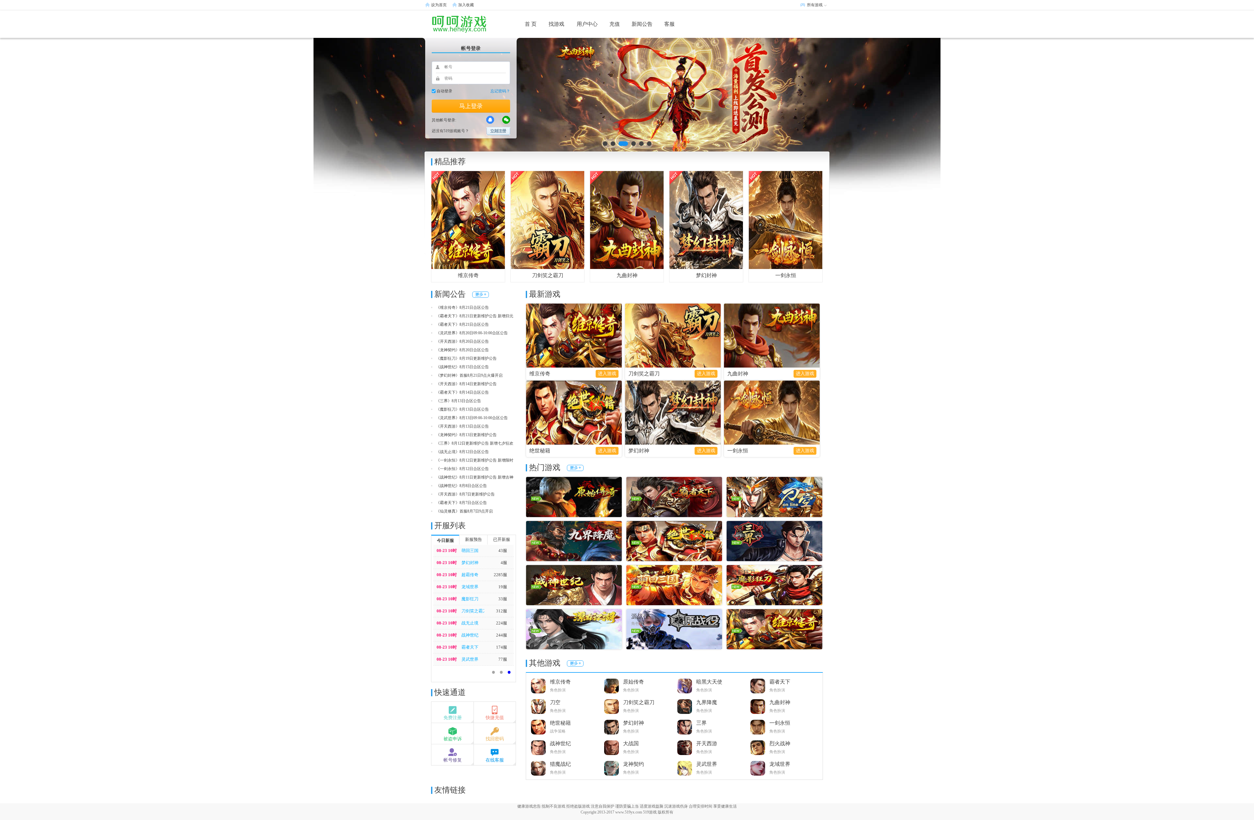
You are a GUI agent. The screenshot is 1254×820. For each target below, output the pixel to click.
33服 (502, 598)
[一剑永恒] (785, 219)
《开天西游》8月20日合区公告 (462, 341)
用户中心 (587, 24)
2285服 (500, 574)
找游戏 (556, 24)
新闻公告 (642, 24)
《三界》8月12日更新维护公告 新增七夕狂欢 (474, 443)
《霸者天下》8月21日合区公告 (462, 324)
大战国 (631, 743)
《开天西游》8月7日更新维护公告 (465, 494)
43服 (502, 550)
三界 (701, 723)
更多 (480, 295)
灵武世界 (469, 659)
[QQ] (490, 120)
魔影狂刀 (469, 598)
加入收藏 (466, 5)
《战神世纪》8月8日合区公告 (461, 485)
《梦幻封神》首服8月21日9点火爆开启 (469, 375)
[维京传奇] (468, 219)
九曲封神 (627, 275)
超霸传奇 (469, 574)
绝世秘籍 (539, 450)
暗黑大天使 (709, 682)
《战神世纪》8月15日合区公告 (462, 367)
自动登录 (444, 91)
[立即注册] (498, 131)
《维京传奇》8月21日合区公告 (462, 307)
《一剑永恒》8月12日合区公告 (462, 468)
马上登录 (471, 106)
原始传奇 (633, 682)
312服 (501, 610)
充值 (614, 24)
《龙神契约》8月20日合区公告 (462, 350)
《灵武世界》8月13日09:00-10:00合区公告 (472, 418)
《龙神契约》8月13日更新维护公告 (466, 435)
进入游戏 (607, 373)
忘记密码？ (500, 91)
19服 (502, 586)
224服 (501, 623)
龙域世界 (469, 586)
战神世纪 (469, 635)
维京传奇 (468, 275)
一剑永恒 (785, 275)
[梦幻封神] (706, 219)
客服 (669, 24)
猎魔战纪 (560, 764)
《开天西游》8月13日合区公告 (462, 426)
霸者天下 (469, 647)
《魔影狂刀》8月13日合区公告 (462, 409)
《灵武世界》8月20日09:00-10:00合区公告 (472, 333)
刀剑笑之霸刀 (547, 275)
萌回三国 (469, 550)
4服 (504, 562)
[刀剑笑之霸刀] (547, 219)
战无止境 (469, 623)
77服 (502, 659)
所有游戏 (815, 5)
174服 (501, 647)
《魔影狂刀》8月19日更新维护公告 (466, 358)
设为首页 (439, 5)
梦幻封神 (706, 275)
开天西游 (706, 743)
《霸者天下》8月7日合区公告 (461, 502)
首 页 (531, 24)
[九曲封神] (627, 219)
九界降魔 (706, 702)
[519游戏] (449, 24)
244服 (501, 635)
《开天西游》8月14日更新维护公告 (466, 384)
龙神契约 (633, 764)
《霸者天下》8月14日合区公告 (462, 392)
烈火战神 (779, 743)
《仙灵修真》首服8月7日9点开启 (464, 511)
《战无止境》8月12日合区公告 (462, 451)
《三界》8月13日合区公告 (458, 401)
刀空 (555, 702)
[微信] (506, 120)
